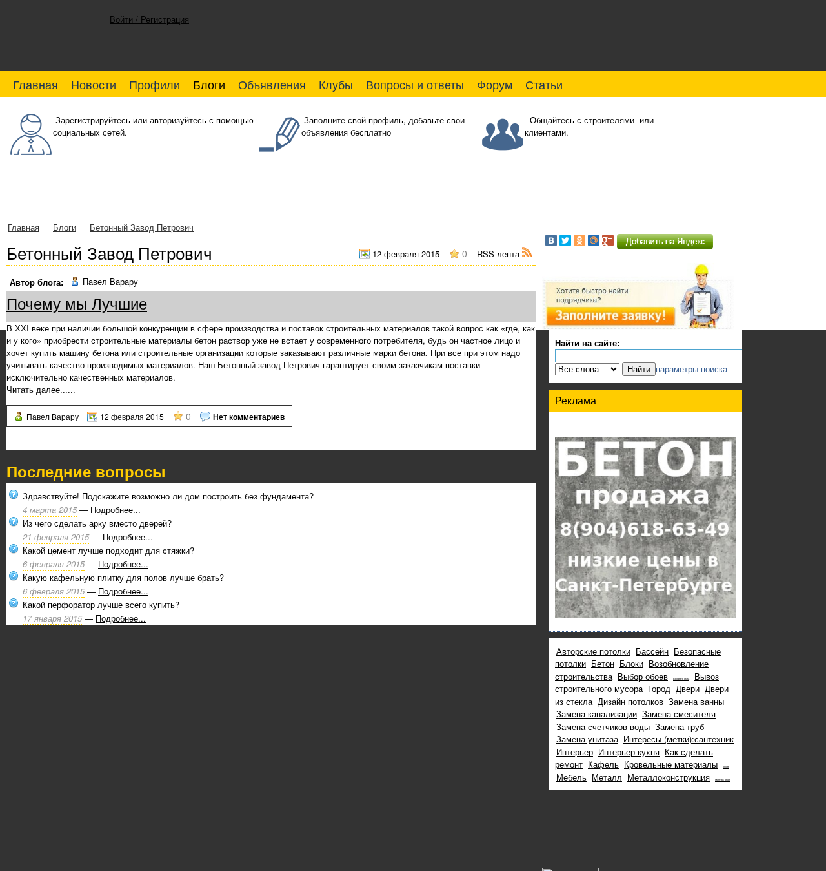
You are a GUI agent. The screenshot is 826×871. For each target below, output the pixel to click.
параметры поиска (691, 368)
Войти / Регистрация (149, 19)
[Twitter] (565, 240)
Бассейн (652, 651)
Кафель (603, 764)
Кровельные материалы (671, 764)
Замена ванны (696, 701)
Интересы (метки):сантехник (678, 739)
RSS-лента (499, 253)
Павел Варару (110, 281)
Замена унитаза (587, 739)
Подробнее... (115, 509)
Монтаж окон (722, 779)
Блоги (64, 227)
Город (659, 688)
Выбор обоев (643, 676)
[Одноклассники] (579, 240)
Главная (23, 227)
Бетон (602, 663)
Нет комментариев (249, 417)
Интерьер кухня (629, 752)
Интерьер (574, 752)
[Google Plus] (608, 240)
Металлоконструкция (668, 777)
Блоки (631, 663)
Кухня (726, 766)
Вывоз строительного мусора (637, 682)
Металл (607, 777)
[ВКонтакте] (551, 240)
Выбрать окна (681, 678)
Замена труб (679, 726)
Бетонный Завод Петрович (142, 227)
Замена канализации (596, 714)
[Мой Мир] (593, 240)
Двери (688, 688)
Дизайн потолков (630, 701)
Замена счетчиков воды (603, 726)
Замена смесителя (679, 714)
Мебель (571, 777)
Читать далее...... (41, 389)
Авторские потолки (593, 651)
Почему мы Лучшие (76, 302)
